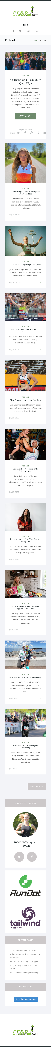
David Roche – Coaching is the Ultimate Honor (25, 469)
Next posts (35, 786)
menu (25, 25)
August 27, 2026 (25, 129)
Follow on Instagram (27, 999)
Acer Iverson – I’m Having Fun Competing (25, 746)
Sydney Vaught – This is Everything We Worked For (25, 192)
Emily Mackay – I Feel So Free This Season (25, 330)
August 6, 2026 (15, 349)
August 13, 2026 (15, 282)
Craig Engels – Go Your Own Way (25, 81)
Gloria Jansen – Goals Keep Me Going (25, 677)
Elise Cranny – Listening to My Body (25, 400)
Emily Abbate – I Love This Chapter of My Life (25, 540)
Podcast (25, 76)
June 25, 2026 (14, 769)
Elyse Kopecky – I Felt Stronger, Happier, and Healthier (25, 607)
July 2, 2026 (13, 698)
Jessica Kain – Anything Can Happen (25, 264)
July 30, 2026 (14, 418)
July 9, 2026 (13, 630)
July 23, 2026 (14, 492)
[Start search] (37, 31)
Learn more (24, 116)
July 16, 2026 (14, 559)
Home (36, 40)
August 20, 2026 (15, 215)
